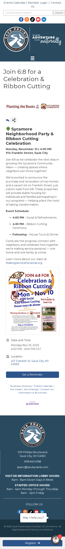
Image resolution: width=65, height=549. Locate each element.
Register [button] (30, 543)
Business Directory (21, 386)
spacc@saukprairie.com (32, 467)
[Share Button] (14, 120)
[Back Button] (7, 121)
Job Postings (31, 389)
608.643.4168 (32, 461)
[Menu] (32, 58)
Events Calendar (15, 2)
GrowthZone (46, 529)
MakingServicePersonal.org (24, 263)
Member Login (37, 2)
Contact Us (46, 389)
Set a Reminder (32, 374)
